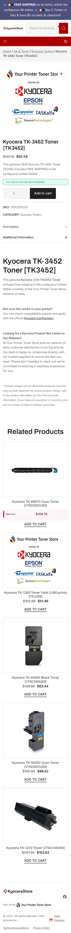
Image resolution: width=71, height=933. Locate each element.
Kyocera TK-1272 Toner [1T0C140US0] (35, 848)
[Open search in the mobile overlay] (47, 28)
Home (7, 51)
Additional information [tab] (18, 237)
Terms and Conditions (16, 927)
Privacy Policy (41, 927)
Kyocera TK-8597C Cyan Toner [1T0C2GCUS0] (35, 503)
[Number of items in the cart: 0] (65, 41)
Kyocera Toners (42, 51)
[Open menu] (5, 41)
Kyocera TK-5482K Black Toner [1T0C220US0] (35, 679)
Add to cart (43, 193)
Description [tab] (11, 226)
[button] (61, 74)
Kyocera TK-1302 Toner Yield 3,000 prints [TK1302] (35, 594)
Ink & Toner (21, 51)
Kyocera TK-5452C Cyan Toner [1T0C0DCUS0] (35, 765)
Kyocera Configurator (39, 318)
